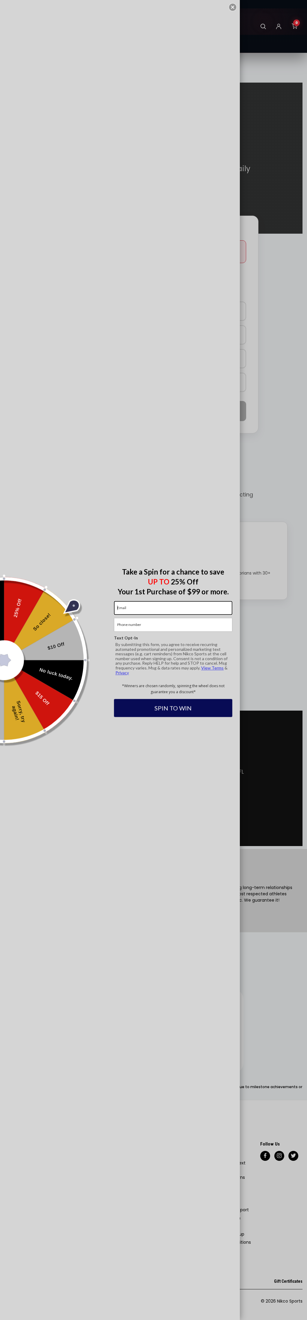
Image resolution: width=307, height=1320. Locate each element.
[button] (232, 7)
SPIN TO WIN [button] (173, 708)
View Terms (212, 667)
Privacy (122, 672)
